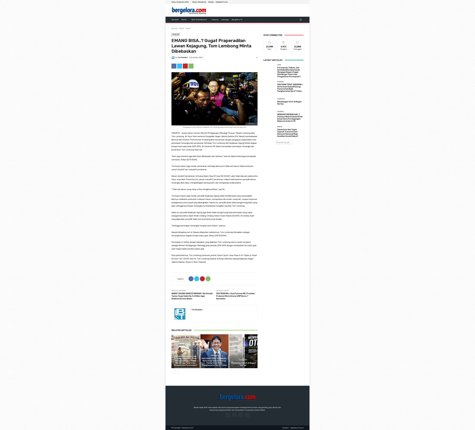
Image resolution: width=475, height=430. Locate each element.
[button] (301, 20)
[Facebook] (293, 1)
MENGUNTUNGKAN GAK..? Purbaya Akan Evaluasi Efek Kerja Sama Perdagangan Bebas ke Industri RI (289, 117)
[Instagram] (296, 1)
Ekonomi (214, 355)
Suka (270, 41)
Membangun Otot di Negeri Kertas (243, 364)
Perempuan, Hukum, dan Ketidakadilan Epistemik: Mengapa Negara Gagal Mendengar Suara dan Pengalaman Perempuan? (185, 360)
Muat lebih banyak (282, 142)
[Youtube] (302, 1)
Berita (181, 28)
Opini (185, 353)
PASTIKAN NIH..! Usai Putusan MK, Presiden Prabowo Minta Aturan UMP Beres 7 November (235, 296)
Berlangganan (298, 41)
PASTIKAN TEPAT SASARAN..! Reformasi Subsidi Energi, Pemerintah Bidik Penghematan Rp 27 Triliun (214, 361)
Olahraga (243, 360)
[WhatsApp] (191, 66)
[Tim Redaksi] (173, 57)
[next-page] (176, 372)
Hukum (188, 28)
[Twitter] (299, 1)
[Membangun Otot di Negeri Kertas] (243, 351)
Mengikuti (283, 41)
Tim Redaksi (183, 57)
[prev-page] (173, 372)
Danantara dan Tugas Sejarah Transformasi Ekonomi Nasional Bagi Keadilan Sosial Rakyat (287, 132)
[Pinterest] (185, 66)
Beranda (174, 28)
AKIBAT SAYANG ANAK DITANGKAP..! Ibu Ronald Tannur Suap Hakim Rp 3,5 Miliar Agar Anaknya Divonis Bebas (192, 296)
